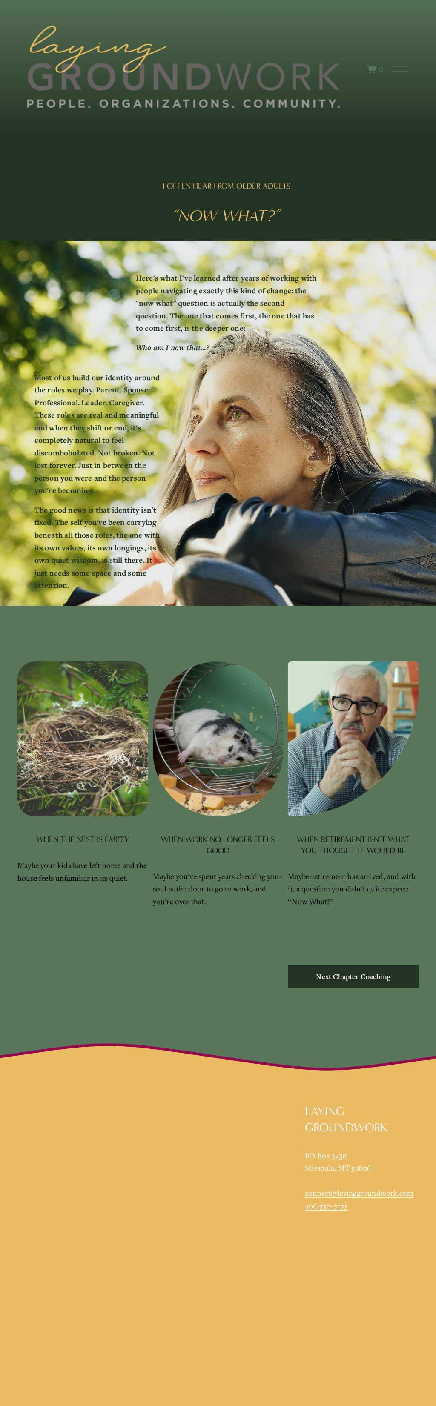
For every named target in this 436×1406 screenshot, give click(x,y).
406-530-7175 (326, 1206)
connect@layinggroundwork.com (359, 1193)
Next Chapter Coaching (353, 976)
